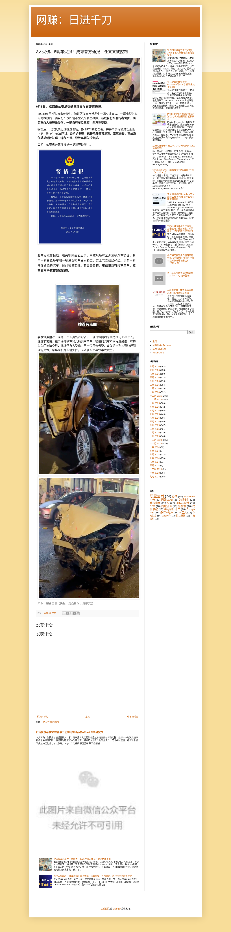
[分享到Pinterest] (78, 613)
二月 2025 (155, 432)
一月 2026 (155, 392)
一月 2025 (155, 436)
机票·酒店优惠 (159, 349)
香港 (174, 496)
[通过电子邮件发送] (64, 613)
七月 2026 (155, 370)
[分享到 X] (71, 613)
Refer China (158, 352)
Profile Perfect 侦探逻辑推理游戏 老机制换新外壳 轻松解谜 (181, 116)
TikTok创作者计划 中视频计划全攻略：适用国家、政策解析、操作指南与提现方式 (93, 876)
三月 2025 (155, 429)
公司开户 (166, 515)
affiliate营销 (182, 503)
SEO (152, 506)
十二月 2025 (156, 396)
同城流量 (166, 506)
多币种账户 (166, 512)
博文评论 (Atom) (51, 722)
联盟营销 (157, 496)
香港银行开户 (172, 509)
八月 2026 (155, 366)
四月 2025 (155, 425)
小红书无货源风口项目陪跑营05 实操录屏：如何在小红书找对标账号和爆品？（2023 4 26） (180, 259)
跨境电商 (155, 503)
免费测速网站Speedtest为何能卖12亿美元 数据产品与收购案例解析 (181, 197)
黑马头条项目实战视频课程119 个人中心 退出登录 (180, 274)
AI (168, 503)
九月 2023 (155, 476)
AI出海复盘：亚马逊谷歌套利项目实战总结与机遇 (180, 291)
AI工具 (183, 512)
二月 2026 (155, 388)
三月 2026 (155, 385)
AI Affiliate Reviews (161, 345)
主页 (87, 717)
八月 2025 (155, 410)
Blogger (117, 909)
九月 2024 (155, 451)
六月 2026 (155, 374)
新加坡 (182, 506)
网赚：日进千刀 (74, 20)
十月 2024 (155, 447)
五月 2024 (155, 465)
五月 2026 (155, 377)
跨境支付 (184, 499)
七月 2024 (155, 458)
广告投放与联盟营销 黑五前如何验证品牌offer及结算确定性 (69, 732)
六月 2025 (155, 418)
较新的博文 (42, 717)
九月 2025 (155, 407)
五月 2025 (155, 421)
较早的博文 (132, 717)
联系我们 (105, 909)
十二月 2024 (156, 440)
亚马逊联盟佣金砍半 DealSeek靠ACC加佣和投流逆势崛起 (181, 85)
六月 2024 (155, 462)
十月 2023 (155, 473)
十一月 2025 (156, 399)
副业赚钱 (180, 515)
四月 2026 (155, 381)
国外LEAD (167, 499)
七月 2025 (155, 414)
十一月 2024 (156, 443)
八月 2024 (155, 454)
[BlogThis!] (67, 613)
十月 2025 (155, 403)
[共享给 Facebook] (74, 613)
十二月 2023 (156, 469)
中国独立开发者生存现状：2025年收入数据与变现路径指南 (82, 859)
